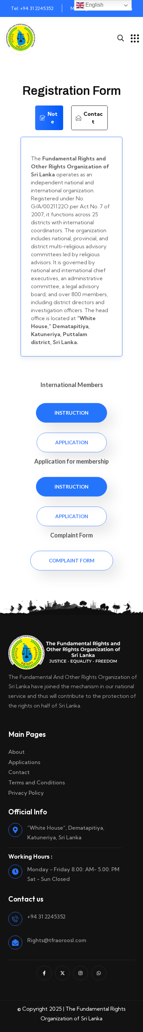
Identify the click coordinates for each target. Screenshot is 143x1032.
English (93, 5)
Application (71, 442)
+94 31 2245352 (46, 916)
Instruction (71, 413)
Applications (24, 762)
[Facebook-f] (44, 973)
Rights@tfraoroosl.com (56, 940)
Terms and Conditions (36, 782)
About (16, 751)
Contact (19, 772)
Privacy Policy (26, 792)
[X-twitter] (62, 973)
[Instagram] (80, 973)
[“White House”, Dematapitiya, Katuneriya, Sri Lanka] (15, 830)
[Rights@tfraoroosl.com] (15, 942)
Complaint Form (71, 560)
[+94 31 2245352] (15, 919)
